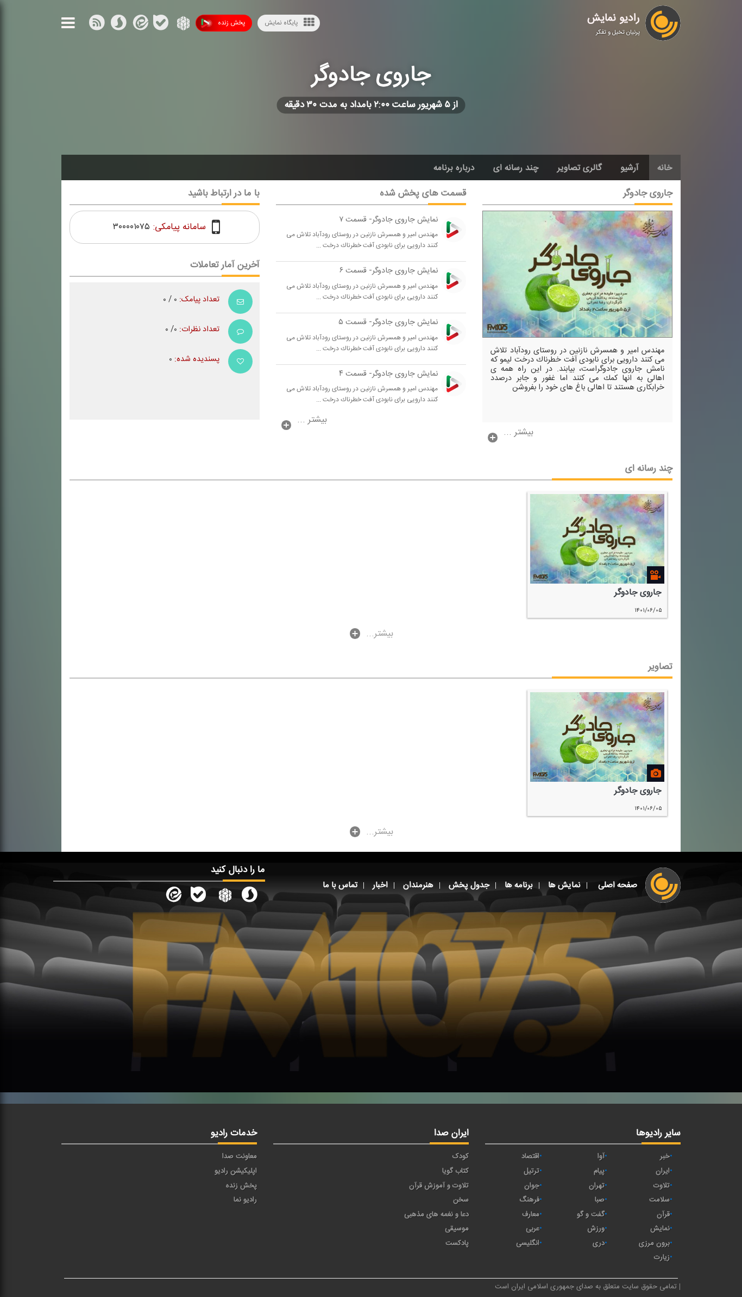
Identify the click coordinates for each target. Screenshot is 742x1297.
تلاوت (661, 1186)
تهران (597, 1186)
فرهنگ (529, 1200)
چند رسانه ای (516, 168)
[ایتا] (139, 25)
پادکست (457, 1243)
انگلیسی (527, 1243)
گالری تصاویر (579, 168)
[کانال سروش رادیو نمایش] (249, 896)
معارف (530, 1214)
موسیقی (457, 1229)
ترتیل (531, 1171)
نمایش (660, 1229)
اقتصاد (530, 1156)
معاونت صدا (239, 1156)
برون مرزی (654, 1243)
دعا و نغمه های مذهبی (436, 1214)
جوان (531, 1186)
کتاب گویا (455, 1171)
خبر (665, 1156)
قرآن (663, 1214)
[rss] (97, 25)
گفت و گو (591, 1214)
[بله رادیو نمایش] (198, 896)
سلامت (659, 1200)
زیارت (662, 1257)
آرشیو (629, 168)
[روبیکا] (182, 25)
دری (599, 1243)
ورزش (596, 1229)
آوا (601, 1156)
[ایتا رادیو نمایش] (172, 896)
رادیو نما (245, 1200)
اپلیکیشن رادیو (236, 1171)
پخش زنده (231, 22)
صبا (600, 1200)
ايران (663, 1171)
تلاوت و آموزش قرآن (439, 1186)
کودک (460, 1156)
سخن (461, 1200)
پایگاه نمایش (281, 22)
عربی (532, 1229)
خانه (664, 168)
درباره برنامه (454, 168)
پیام (599, 1171)
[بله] (118, 25)
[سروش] (161, 25)
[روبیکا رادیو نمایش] (223, 896)
